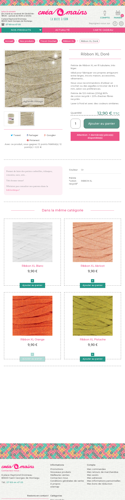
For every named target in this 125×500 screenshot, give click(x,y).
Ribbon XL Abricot (93, 265)
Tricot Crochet (48, 41)
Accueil (9, 41)
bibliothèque (12, 190)
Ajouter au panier (101, 123)
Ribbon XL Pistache (93, 339)
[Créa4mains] (17, 466)
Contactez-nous (59, 478)
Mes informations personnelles (103, 480)
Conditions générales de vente (67, 480)
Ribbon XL (68, 41)
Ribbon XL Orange (32, 339)
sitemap (54, 486)
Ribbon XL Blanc (32, 265)
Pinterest (34, 140)
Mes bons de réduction (99, 483)
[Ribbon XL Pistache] (93, 315)
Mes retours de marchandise (102, 472)
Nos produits (21, 30)
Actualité (62, 30)
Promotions (56, 469)
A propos (55, 483)
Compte (91, 465)
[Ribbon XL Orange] (32, 315)
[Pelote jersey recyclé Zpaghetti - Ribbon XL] (11, 119)
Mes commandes (96, 469)
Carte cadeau (103, 30)
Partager (33, 135)
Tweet (17, 135)
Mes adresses (94, 478)
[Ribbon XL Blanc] (32, 242)
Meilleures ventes (59, 475)
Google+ (51, 135)
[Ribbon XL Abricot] (93, 242)
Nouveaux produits (60, 472)
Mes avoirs (92, 475)
